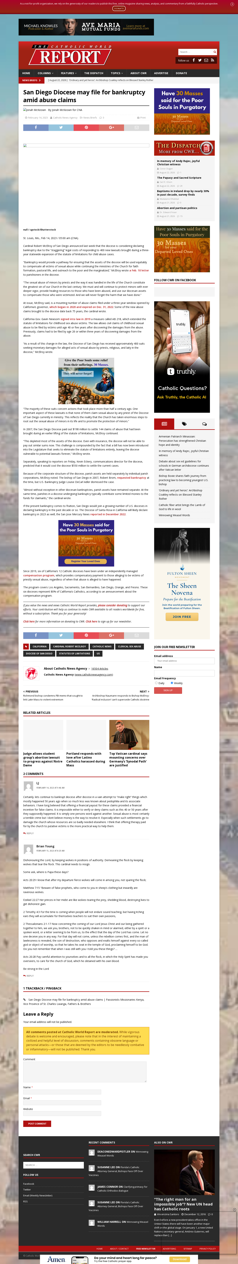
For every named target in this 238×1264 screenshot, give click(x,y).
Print (143, 117)
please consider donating (112, 605)
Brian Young (45, 846)
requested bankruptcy (131, 477)
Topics (115, 73)
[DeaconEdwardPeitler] (92, 1153)
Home (26, 73)
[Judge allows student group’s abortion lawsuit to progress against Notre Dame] (43, 735)
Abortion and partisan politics (177, 208)
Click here (29, 621)
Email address (163, 656)
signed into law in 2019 (75, 319)
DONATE (119, 8)
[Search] (215, 51)
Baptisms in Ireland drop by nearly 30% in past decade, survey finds (183, 192)
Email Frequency (165, 678)
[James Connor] (92, 1188)
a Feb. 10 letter (139, 270)
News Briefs (29, 80)
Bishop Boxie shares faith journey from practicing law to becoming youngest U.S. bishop (183, 480)
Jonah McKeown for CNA (67, 110)
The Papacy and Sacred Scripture (179, 177)
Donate (181, 73)
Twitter (27, 1189)
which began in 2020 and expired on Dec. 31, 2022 (81, 307)
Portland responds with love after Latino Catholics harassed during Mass (85, 759)
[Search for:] (195, 51)
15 (181, 216)
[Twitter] (200, 60)
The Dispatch (93, 73)
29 (181, 185)
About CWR (139, 73)
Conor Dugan (166, 168)
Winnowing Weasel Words (174, 515)
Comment (29, 1059)
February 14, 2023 (38, 117)
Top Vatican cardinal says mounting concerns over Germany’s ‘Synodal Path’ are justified (128, 759)
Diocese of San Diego (39, 653)
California (39, 646)
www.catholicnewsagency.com (93, 674)
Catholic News (102, 646)
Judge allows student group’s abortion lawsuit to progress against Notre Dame (42, 759)
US (98, 653)
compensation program (38, 575)
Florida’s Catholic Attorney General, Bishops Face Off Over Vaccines (116, 1171)
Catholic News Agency (65, 117)
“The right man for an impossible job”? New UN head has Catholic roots (183, 1204)
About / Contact (119, 1248)
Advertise (161, 73)
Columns (44, 73)
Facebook (28, 1183)
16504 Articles (99, 668)
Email (26, 1098)
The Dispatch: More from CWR (184, 148)
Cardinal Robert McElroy (69, 646)
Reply (30, 833)
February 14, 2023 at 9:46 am (50, 787)
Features (67, 73)
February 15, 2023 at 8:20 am (50, 850)
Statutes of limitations (74, 653)
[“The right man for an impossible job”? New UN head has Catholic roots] (184, 1172)
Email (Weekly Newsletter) (37, 1195)
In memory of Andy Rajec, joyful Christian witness (178, 162)
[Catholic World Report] (119, 67)
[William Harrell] (92, 1223)
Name (27, 1087)
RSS (25, 1201)
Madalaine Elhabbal (169, 198)
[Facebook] (193, 60)
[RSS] (212, 60)
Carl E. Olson (166, 182)
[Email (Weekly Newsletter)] (206, 60)
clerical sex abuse (129, 646)
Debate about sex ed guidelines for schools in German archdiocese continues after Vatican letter (184, 465)
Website (28, 1109)
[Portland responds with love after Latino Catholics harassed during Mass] (86, 735)
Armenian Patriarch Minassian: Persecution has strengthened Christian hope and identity (182, 441)
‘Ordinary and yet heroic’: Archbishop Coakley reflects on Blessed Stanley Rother (180, 494)
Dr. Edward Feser (168, 212)
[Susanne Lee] (92, 1169)
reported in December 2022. (108, 514)
